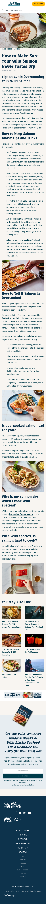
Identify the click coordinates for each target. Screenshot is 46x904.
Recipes (17, 49)
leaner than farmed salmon (21, 514)
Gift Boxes (23, 839)
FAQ (23, 856)
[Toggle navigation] (4, 4)
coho (14, 104)
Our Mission (23, 844)
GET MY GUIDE (23, 776)
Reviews (23, 852)
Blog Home (7, 49)
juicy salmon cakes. (28, 457)
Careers (23, 873)
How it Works (23, 830)
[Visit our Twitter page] (20, 813)
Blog (23, 866)
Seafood (23, 859)
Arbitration (23, 783)
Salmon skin (28, 201)
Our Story (23, 848)
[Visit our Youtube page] (29, 813)
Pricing (23, 835)
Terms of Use (31, 780)
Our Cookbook (23, 870)
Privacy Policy (29, 785)
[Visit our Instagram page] (25, 813)
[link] (23, 695)
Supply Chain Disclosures (33, 891)
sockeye (5, 104)
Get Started (38, 4)
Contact (23, 877)
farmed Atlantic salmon (23, 113)
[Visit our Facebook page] (16, 813)
